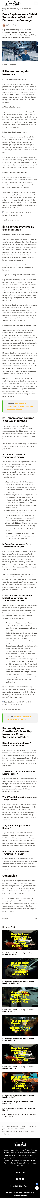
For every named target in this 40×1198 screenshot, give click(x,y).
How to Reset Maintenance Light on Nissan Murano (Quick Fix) (18, 1068)
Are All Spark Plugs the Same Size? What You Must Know (18, 1109)
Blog (16, 25)
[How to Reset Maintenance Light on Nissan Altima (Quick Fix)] (20, 1025)
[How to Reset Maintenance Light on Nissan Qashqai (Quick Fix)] (20, 940)
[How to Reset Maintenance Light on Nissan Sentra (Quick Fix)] (20, 997)
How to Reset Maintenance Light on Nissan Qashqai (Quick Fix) (18, 954)
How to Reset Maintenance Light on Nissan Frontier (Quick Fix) (18, 1096)
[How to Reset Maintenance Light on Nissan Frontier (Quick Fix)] (20, 1082)
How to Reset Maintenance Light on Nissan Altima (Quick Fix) (18, 1039)
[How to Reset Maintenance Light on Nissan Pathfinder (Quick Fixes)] (20, 968)
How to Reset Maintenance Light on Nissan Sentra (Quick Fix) (18, 1010)
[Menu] (36, 3)
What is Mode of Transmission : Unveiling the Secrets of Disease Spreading (20, 406)
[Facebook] (17, 1179)
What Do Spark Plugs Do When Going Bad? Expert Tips (17, 1102)
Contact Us (18, 1193)
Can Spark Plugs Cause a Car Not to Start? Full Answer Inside (19, 1115)
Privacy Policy (29, 1193)
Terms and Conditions (20, 1196)
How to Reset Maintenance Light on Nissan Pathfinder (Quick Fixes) (18, 982)
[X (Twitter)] (20, 1179)
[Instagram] (23, 1179)
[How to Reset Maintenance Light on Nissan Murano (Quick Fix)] (20, 1054)
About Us (9, 1193)
